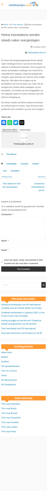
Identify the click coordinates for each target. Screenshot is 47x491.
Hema (4, 375)
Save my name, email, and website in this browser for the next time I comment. (23, 261)
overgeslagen (11, 164)
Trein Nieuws (11, 154)
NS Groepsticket (8, 384)
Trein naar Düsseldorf (10, 418)
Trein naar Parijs (8, 431)
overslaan (24, 164)
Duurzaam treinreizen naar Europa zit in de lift (21, 333)
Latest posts (25, 130)
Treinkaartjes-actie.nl (36, 52)
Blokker (4, 357)
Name (5, 241)
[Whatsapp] (9, 122)
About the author (10, 130)
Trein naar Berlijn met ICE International (18, 328)
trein (5, 171)
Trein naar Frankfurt (10, 422)
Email (4, 250)
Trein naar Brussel (9, 413)
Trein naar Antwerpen (10, 404)
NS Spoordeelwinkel (10, 366)
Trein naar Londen (9, 427)
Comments (7, 214)
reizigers (35, 164)
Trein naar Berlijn (9, 408)
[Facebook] (3, 122)
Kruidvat (5, 361)
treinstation (15, 171)
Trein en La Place (9, 371)
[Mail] (21, 122)
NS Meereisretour (9, 380)
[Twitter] (15, 122)
